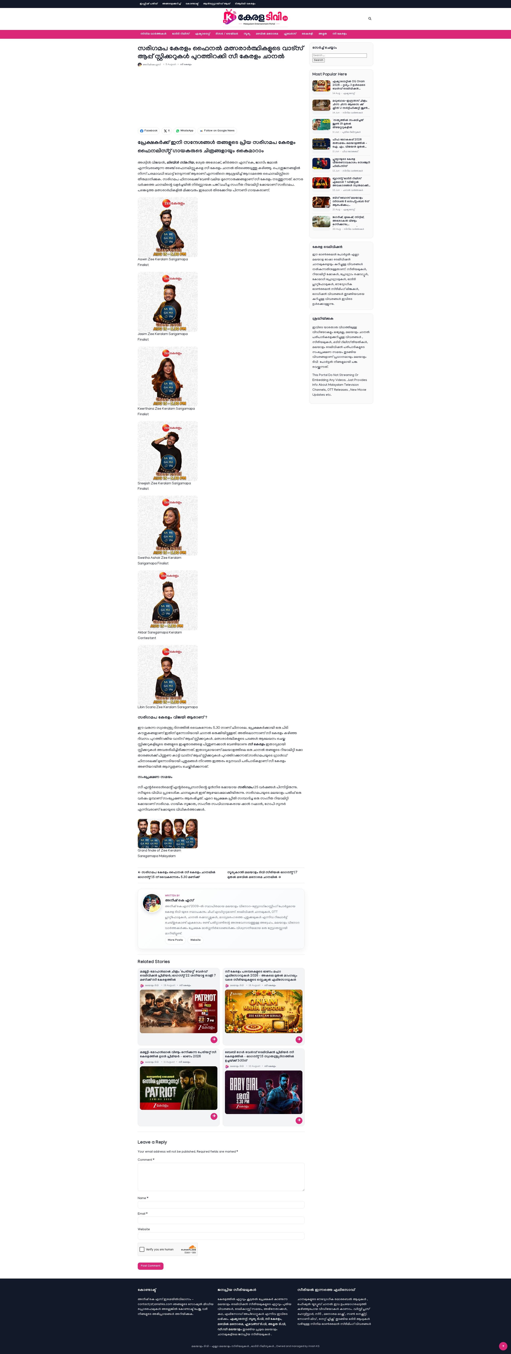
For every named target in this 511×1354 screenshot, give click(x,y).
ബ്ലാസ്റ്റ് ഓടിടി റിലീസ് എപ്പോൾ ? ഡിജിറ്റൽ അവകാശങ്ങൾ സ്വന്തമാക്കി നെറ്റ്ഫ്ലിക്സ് (350, 182)
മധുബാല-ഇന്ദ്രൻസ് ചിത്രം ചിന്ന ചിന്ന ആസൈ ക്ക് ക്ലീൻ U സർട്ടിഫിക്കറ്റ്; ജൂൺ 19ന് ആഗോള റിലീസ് (350, 105)
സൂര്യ (247, 34)
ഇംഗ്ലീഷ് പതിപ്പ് (148, 4)
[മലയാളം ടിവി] (255, 18)
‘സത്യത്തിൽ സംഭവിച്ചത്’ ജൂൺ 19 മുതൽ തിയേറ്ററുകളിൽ (348, 124)
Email (143, 1214)
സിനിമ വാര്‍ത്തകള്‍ (153, 34)
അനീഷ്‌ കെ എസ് (179, 901)
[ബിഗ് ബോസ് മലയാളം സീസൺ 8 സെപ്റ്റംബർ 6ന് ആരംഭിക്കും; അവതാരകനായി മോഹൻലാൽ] (321, 204)
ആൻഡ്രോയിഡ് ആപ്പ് (216, 4)
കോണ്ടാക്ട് (192, 4)
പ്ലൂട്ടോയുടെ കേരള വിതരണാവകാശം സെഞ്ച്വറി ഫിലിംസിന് (351, 163)
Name (143, 1198)
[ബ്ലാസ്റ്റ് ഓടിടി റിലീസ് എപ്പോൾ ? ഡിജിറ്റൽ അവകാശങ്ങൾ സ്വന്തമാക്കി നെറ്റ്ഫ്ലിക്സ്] (321, 184)
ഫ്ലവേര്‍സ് (290, 34)
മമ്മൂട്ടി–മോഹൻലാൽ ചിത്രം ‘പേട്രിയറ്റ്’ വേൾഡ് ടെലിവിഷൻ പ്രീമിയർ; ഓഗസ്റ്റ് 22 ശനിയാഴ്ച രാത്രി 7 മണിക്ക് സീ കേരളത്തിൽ (178, 976)
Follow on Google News (219, 131)
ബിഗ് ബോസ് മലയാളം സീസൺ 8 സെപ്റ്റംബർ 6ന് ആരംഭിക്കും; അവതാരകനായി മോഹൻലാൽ (351, 202)
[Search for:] (339, 55)
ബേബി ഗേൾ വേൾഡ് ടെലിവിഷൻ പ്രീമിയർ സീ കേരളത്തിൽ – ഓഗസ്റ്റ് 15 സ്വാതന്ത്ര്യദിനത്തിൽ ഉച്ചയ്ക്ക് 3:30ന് (259, 1057)
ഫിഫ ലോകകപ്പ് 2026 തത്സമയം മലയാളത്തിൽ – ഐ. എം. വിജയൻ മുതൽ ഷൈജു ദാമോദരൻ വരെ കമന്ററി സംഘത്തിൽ (350, 143)
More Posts (175, 940)
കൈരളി (307, 34)
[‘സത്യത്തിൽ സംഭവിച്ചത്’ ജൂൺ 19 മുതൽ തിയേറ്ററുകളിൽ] (321, 126)
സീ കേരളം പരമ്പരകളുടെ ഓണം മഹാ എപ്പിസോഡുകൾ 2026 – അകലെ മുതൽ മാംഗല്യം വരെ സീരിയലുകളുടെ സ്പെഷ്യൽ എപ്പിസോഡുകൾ (261, 976)
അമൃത (323, 34)
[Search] (369, 18)
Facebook (151, 131)
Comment (146, 1160)
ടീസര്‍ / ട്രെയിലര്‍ (227, 34)
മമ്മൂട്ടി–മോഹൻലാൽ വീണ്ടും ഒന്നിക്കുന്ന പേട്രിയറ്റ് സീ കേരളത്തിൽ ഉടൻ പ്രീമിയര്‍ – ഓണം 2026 (178, 1055)
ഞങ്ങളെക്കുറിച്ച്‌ (171, 4)
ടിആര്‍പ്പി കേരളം (245, 4)
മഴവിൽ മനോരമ (267, 34)
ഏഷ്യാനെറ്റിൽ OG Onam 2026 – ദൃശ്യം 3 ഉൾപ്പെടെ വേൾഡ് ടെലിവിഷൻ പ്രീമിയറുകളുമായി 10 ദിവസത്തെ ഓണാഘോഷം (350, 85)
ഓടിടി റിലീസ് (180, 34)
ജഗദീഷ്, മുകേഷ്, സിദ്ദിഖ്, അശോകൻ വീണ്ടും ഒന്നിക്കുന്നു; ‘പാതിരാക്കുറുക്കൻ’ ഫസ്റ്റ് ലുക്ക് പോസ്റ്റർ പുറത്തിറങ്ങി (350, 221)
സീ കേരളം (340, 34)
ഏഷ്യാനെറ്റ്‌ (202, 34)
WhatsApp (186, 131)
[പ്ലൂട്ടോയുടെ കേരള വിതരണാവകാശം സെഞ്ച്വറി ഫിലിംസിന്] (321, 165)
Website (195, 940)
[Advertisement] (221, 97)
